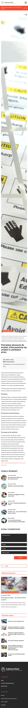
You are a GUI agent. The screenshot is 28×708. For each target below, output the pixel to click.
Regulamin (4, 686)
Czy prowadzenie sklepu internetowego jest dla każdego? (16, 520)
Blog (2, 680)
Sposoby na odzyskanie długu (15, 486)
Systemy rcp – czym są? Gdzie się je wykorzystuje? (17, 512)
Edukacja (3, 705)
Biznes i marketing (8, 330)
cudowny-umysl (9, 359)
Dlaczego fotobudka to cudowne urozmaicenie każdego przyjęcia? (16, 627)
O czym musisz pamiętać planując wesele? (16, 654)
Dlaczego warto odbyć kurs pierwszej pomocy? (15, 478)
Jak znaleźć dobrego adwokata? (16, 640)
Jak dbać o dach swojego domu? (16, 621)
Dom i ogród (4, 701)
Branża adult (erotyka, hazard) (9, 698)
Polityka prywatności (7, 683)
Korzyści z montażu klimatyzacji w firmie (17, 503)
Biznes (2, 695)
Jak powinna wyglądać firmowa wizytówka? (16, 495)
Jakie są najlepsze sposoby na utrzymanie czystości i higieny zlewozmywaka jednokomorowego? (15, 647)
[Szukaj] (3, 566)
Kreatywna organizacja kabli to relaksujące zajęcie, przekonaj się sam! (16, 634)
